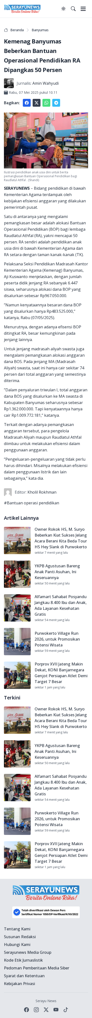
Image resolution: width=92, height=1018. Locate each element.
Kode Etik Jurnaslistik (23, 960)
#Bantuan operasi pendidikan (31, 503)
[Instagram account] (36, 1009)
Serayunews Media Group (27, 952)
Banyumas (40, 30)
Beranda (17, 30)
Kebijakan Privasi (19, 983)
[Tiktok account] (65, 1009)
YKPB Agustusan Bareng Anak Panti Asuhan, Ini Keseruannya (57, 571)
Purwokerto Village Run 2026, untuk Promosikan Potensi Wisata (57, 639)
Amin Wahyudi (45, 83)
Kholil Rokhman (41, 492)
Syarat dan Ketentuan (24, 975)
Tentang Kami (17, 929)
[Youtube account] (55, 1009)
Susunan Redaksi (20, 936)
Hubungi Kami (17, 944)
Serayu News (46, 1000)
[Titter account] (46, 1009)
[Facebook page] (26, 1009)
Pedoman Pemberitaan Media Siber (36, 968)
